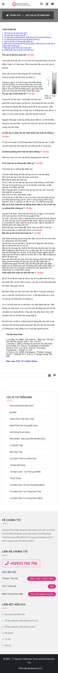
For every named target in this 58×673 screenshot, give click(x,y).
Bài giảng (8, 633)
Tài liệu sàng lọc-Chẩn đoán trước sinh (21, 620)
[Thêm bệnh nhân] (47, 3)
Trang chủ (15, 15)
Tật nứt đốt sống (17, 465)
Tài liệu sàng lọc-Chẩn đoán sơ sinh (19, 627)
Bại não (13, 412)
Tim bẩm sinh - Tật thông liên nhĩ (25, 472)
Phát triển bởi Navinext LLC (30, 668)
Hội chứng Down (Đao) (20, 432)
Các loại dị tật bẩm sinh (37, 15)
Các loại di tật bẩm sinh (14, 614)
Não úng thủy (16, 452)
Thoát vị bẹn (15, 478)
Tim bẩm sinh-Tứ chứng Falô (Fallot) (26, 498)
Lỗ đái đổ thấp (16, 445)
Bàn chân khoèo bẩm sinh (22, 406)
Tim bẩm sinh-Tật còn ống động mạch (27, 485)
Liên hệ (7, 645)
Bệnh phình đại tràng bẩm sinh (24, 425)
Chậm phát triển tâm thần (22, 419)
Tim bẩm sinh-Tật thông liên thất (25, 491)
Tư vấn (7, 639)
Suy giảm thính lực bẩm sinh (23, 458)
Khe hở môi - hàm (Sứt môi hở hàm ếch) (27, 439)
